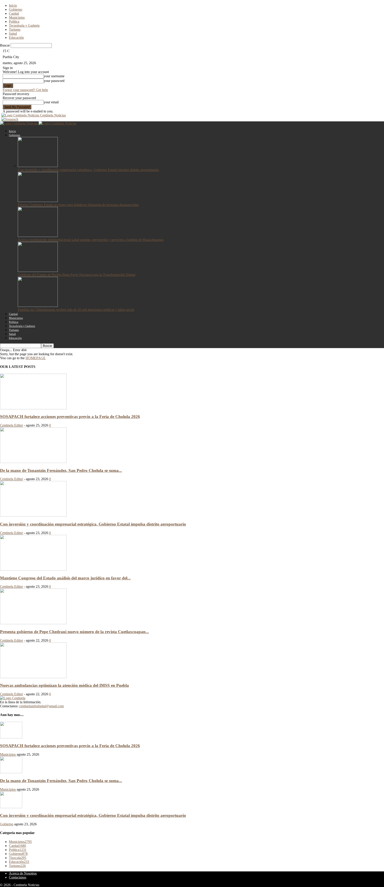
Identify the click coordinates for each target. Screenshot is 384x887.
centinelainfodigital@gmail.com (41, 706)
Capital (14, 13)
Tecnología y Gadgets (24, 25)
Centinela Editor (11, 425)
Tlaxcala (17, 858)
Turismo (14, 29)
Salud (13, 33)
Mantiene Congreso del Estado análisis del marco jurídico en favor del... (65, 578)
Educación (16, 37)
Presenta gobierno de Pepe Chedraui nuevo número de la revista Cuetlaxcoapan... (74, 631)
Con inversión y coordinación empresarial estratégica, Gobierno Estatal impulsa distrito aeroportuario (88, 170)
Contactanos (17, 877)
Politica (17, 850)
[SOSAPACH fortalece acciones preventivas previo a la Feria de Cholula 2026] (33, 408)
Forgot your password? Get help (25, 90)
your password (54, 81)
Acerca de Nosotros (23, 873)
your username (54, 76)
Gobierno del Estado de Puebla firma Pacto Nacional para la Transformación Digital (76, 275)
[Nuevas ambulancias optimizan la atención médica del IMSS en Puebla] (33, 677)
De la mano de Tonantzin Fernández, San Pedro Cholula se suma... (61, 470)
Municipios (17, 17)
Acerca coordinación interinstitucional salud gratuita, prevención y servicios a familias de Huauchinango (91, 240)
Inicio (13, 5)
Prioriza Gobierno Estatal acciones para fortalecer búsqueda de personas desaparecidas (78, 205)
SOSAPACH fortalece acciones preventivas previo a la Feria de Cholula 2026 (70, 416)
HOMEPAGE (36, 358)
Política (14, 21)
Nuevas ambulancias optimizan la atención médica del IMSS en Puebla (64, 685)
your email (51, 102)
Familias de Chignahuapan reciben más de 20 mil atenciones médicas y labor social (76, 310)
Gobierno (15, 9)
